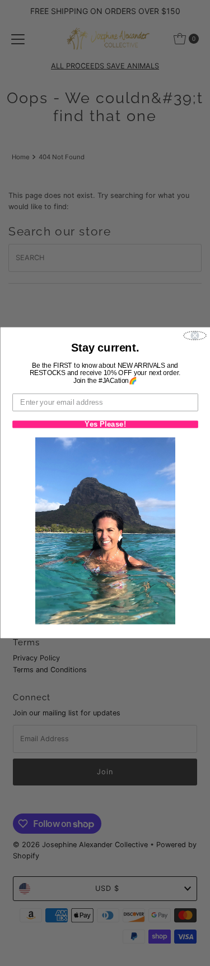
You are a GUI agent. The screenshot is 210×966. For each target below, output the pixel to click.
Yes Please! (105, 424)
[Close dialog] (195, 336)
